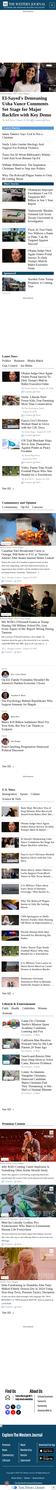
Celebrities (28, 1008)
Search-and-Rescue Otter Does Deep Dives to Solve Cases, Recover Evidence (37, 1060)
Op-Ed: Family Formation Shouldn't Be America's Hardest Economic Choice (25, 681)
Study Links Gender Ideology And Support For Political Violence (23, 146)
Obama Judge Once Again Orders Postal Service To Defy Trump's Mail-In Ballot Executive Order (40, 259)
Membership (26, 1450)
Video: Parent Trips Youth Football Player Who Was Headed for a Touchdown (36, 471)
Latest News (9, 356)
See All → (8, 488)
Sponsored (25, 1460)
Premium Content (13, 1123)
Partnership (42, 1405)
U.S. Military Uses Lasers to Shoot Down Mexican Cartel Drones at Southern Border (36, 966)
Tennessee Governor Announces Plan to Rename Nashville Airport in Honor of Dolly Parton (37, 983)
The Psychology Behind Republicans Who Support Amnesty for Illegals (27, 702)
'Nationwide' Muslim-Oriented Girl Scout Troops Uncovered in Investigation (41, 216)
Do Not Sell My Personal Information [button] (28, 1483)
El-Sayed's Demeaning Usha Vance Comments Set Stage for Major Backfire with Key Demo (37, 843)
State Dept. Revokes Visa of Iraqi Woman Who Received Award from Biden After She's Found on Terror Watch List (37, 812)
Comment (38, 120)
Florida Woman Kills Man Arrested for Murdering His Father (36, 935)
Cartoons (37, 507)
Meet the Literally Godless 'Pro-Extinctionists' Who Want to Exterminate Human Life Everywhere (26, 1226)
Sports (24, 794)
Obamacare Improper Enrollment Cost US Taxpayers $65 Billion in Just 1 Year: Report (41, 196)
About (23, 1444)
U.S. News (8, 789)
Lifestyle (6, 1460)
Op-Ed (25, 507)
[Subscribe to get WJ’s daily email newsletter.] (9, 1398)
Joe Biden (26, 365)
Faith (5, 1008)
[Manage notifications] (6, 1483)
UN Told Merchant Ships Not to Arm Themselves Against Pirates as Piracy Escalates (36, 446)
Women (42, 1008)
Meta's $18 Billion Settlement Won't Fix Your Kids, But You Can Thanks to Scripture (25, 725)
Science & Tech (11, 799)
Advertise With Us (45, 1410)
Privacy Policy (17, 1478)
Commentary (10, 507)
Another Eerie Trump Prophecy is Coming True (40, 283)
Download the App (47, 1444)
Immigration (9, 794)
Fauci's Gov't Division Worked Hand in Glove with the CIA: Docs (35, 424)
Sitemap (27, 1478)
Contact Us (42, 1401)
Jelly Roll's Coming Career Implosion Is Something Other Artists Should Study (25, 1168)
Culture (35, 794)
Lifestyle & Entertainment (18, 1004)
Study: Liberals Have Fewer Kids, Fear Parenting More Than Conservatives (37, 400)
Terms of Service (38, 1478)
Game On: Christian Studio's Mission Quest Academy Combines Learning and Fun (35, 1026)
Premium (6, 1444)
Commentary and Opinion (19, 502)
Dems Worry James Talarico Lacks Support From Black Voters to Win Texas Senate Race (36, 874)
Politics (6, 360)
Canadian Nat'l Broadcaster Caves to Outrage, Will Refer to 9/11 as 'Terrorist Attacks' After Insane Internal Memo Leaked (28, 554)
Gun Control (9, 365)
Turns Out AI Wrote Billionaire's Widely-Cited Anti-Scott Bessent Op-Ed (26, 156)
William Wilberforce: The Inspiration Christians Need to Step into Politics (24, 166)
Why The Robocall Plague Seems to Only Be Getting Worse (35, 904)
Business (19, 360)
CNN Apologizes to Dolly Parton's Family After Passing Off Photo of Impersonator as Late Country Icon (37, 921)
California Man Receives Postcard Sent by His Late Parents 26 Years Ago (36, 1044)
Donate (23, 1455)
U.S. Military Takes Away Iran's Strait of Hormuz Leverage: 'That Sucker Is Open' (35, 890)
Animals (7, 1013)
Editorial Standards (45, 1396)
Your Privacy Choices (31, 1487)
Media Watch (35, 360)
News (4, 1450)
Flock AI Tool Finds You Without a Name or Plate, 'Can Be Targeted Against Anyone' (40, 236)
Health (15, 1008)
